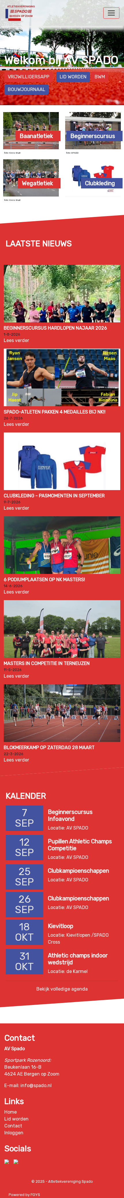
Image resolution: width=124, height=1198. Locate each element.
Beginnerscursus (92, 136)
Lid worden (73, 77)
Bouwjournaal (26, 89)
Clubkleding (100, 183)
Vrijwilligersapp (28, 77)
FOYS (35, 1195)
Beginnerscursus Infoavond (70, 815)
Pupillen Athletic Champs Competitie (80, 844)
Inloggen (13, 1132)
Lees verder (16, 340)
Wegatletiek (37, 183)
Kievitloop (60, 925)
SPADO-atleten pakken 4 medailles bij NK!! (55, 412)
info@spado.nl (36, 1085)
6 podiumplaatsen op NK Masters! (44, 579)
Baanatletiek (36, 136)
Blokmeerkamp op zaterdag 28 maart (49, 747)
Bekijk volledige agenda (62, 988)
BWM (100, 77)
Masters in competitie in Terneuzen (47, 663)
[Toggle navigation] (111, 13)
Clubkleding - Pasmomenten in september (54, 495)
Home (10, 1112)
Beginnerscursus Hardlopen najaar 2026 (55, 328)
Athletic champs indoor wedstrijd (78, 958)
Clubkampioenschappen (78, 870)
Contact (13, 1126)
